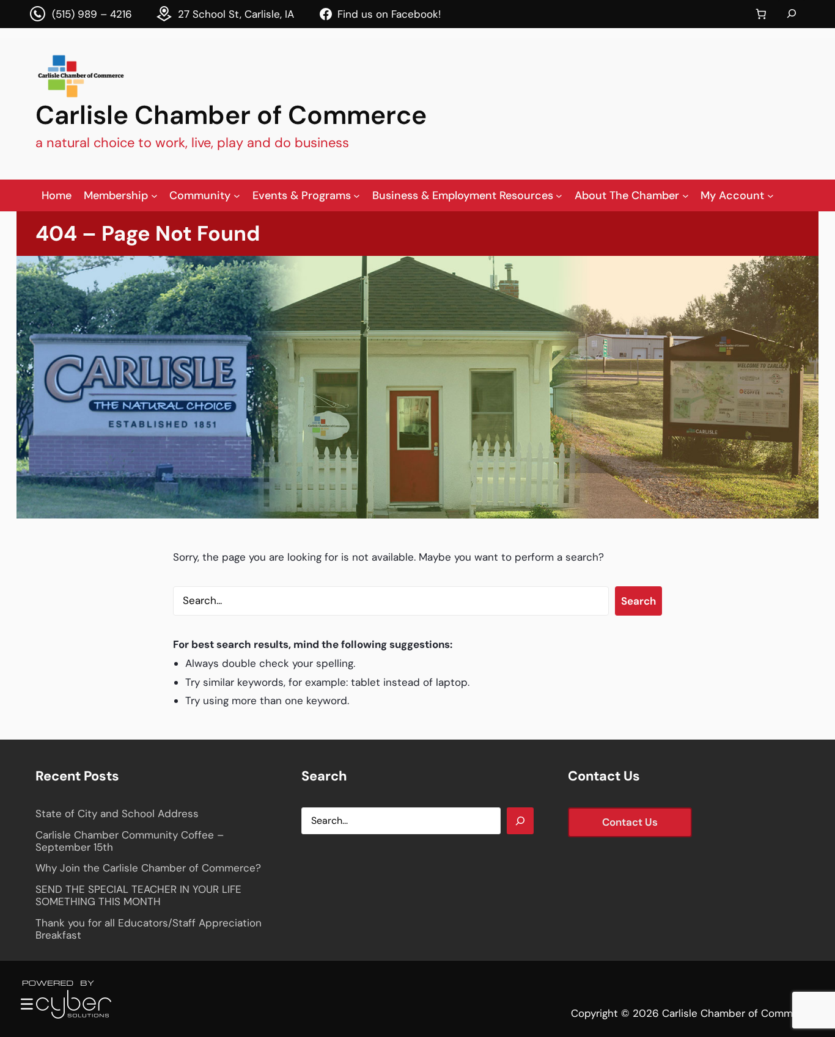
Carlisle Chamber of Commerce (231, 115)
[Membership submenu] (154, 195)
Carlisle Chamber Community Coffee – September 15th (129, 841)
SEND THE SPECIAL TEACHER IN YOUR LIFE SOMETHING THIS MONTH (138, 895)
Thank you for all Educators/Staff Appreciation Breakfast (148, 929)
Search (638, 601)
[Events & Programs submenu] (356, 195)
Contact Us (630, 822)
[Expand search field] (791, 14)
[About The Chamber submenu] (685, 195)
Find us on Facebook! (389, 14)
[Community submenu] (237, 195)
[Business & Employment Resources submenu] (559, 195)
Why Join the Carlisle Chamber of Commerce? (148, 868)
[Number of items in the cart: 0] (761, 14)
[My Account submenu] (770, 195)
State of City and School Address (117, 813)
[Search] (520, 820)
